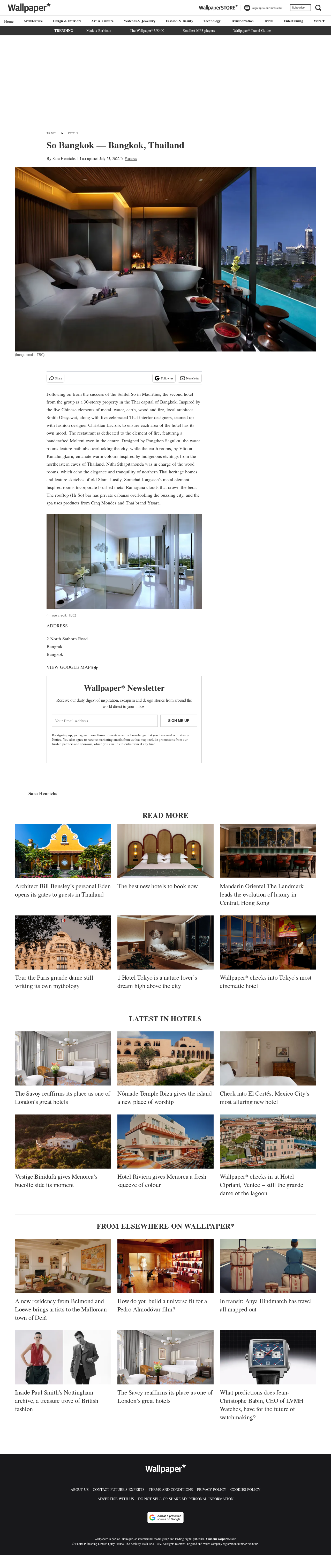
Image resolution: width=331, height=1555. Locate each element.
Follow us (167, 378)
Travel (268, 21)
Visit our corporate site (221, 1539)
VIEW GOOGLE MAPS (70, 667)
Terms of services (109, 735)
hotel (188, 394)
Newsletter (192, 378)
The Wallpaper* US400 (147, 30)
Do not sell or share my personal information (186, 1498)
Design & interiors (67, 21)
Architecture (33, 21)
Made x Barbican (98, 30)
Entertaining (293, 21)
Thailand (95, 464)
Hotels (72, 133)
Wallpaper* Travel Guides (252, 30)
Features (131, 158)
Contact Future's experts (119, 1489)
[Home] (8, 21)
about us (80, 1489)
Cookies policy (245, 1489)
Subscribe (298, 7)
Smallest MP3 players (199, 30)
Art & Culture (102, 21)
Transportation (242, 21)
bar (88, 495)
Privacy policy (211, 1489)
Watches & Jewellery (139, 21)
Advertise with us (115, 1498)
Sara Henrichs (64, 158)
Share (58, 378)
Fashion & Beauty (179, 21)
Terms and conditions (171, 1489)
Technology (212, 21)
